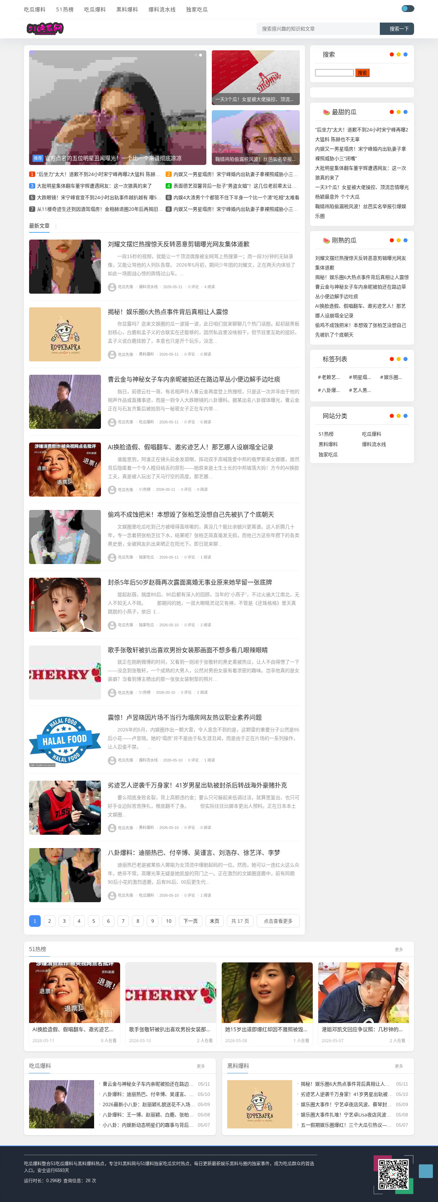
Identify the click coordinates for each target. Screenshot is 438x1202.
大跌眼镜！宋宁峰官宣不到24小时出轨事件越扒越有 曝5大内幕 (104, 197)
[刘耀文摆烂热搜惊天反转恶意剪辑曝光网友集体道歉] (65, 267)
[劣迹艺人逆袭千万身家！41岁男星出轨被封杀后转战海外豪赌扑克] (65, 808)
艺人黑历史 (365, 390)
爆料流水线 (162, 9)
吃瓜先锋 (125, 286)
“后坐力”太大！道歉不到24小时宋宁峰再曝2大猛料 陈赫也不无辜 (106, 174)
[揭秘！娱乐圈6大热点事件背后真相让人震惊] (65, 334)
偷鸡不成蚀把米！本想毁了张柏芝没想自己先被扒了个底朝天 (191, 514)
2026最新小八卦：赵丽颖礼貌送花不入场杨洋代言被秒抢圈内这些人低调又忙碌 (187, 1104)
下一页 (190, 921)
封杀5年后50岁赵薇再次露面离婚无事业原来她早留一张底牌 (190, 582)
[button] (195, 55)
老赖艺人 (334, 377)
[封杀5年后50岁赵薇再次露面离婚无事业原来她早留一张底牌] (65, 605)
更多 (399, 949)
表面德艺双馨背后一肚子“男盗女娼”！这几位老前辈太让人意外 (239, 185)
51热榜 (65, 9)
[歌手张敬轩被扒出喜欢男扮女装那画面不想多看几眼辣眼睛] (65, 672)
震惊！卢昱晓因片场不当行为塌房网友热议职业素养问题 (185, 717)
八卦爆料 (334, 390)
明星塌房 (365, 377)
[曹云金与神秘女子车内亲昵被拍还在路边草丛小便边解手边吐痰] (65, 402)
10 (168, 921)
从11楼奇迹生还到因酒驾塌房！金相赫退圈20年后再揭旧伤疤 (102, 209)
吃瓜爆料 (35, 9)
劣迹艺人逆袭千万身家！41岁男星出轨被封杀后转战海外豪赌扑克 (197, 785)
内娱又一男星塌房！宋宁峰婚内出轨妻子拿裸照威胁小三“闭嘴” (239, 174)
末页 (214, 921)
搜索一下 (399, 28)
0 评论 (192, 286)
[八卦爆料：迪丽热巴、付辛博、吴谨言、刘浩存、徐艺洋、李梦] (65, 875)
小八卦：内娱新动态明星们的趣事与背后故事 (150, 1125)
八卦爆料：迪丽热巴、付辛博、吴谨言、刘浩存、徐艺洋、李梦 (194, 852)
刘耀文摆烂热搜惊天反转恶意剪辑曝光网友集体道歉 (178, 244)
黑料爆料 (127, 9)
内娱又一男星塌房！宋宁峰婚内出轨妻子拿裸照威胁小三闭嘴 (238, 209)
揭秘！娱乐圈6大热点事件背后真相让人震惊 (168, 312)
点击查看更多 (278, 921)
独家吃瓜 (197, 9)
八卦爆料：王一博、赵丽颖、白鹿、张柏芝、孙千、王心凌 (165, 1114)
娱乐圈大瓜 (396, 377)
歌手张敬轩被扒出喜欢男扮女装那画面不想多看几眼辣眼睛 (188, 650)
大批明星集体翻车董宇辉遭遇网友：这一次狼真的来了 (94, 185)
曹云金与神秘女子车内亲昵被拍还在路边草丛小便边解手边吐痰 (194, 379)
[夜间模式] (408, 8)
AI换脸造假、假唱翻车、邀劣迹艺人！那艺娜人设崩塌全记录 (190, 447)
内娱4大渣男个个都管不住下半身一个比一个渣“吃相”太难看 (236, 197)
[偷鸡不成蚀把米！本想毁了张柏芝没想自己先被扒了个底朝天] (65, 537)
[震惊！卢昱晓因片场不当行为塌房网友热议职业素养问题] (65, 740)
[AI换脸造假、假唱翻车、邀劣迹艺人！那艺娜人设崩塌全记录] (65, 470)
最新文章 (39, 225)
